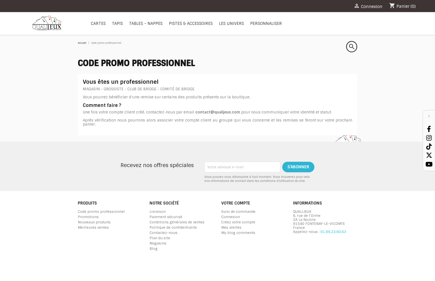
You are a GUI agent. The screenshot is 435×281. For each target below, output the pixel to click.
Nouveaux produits (94, 222)
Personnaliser (266, 23)
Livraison (158, 211)
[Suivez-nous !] (429, 129)
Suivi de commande (238, 211)
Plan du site (160, 238)
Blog (154, 248)
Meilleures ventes (93, 227)
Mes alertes (231, 227)
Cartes (98, 23)
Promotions (88, 217)
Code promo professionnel (101, 211)
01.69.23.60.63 (333, 231)
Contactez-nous (163, 232)
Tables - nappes (146, 23)
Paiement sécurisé (166, 217)
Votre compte (235, 203)
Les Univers (231, 23)
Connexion (230, 217)
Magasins (158, 243)
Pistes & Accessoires (191, 23)
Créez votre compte (238, 222)
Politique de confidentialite (173, 227)
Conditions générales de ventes (177, 222)
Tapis (117, 23)
